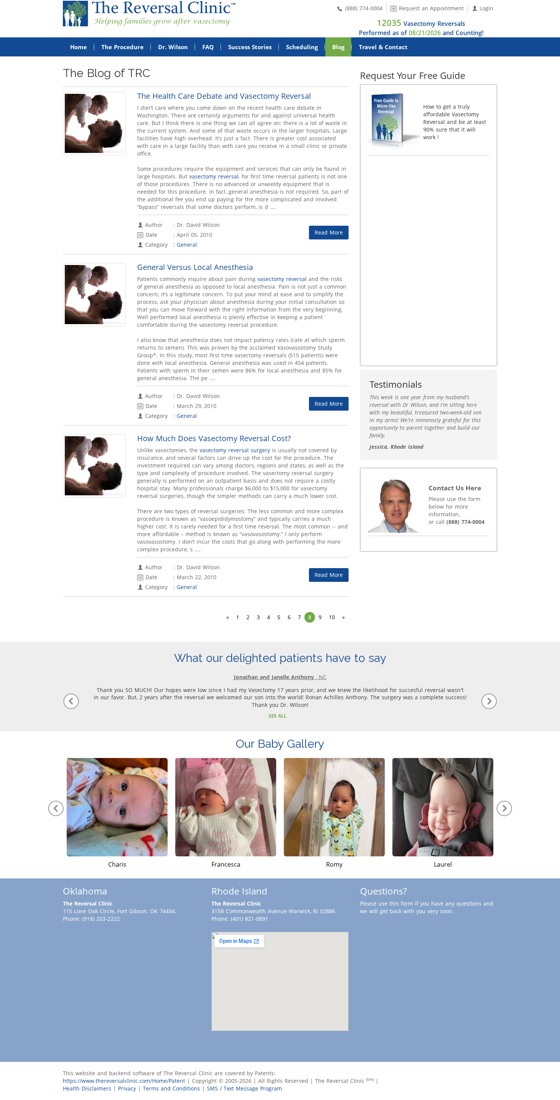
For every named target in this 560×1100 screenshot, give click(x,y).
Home (78, 47)
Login (485, 8)
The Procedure (122, 47)
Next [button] (504, 808)
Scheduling (302, 47)
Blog (338, 47)
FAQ (208, 47)
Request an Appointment (430, 8)
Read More (329, 232)
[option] (117, 813)
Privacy (127, 1088)
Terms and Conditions (171, 1088)
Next (489, 701)
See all (277, 716)
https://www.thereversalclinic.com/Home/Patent (124, 1080)
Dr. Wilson (173, 47)
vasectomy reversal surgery (235, 450)
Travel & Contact (383, 47)
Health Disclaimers (87, 1088)
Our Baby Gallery (280, 743)
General (187, 244)
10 (332, 617)
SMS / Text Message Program (244, 1088)
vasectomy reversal (213, 176)
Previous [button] (56, 808)
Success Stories (250, 47)
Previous (71, 701)
